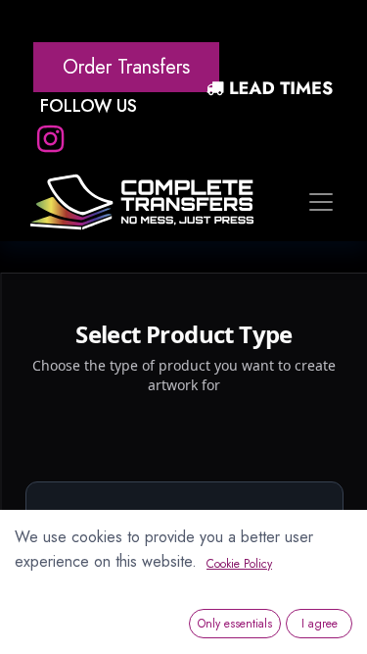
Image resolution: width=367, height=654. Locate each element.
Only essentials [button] (235, 623)
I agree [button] (319, 623)
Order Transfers (126, 67)
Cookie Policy (239, 564)
